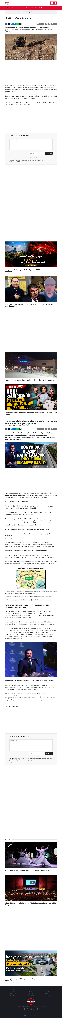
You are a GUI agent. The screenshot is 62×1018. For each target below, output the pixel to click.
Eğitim (48, 991)
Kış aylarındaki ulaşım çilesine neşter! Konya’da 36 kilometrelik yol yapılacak (27, 8)
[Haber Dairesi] (7, 3)
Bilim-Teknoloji (13, 995)
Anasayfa (18, 1006)
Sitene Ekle (43, 1006)
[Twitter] (9, 24)
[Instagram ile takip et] (34, 1009)
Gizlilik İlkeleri (37, 1006)
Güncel (17, 12)
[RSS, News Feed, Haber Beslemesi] (37, 1009)
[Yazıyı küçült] (49, 24)
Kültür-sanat (48, 993)
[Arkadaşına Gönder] (52, 24)
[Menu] (52, 3)
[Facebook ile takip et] (24, 1009)
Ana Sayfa (10, 12)
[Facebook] (6, 24)
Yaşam (48, 995)
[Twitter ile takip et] (27, 1009)
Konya (48, 989)
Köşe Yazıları (31, 995)
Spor (13, 991)
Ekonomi (48, 988)
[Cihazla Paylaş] (20, 24)
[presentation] (6, 8)
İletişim (31, 1006)
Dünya (31, 993)
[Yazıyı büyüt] (46, 24)
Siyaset (31, 988)
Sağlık (31, 991)
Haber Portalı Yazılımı (32, 1015)
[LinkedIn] (14, 24)
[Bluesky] (12, 24)
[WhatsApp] (17, 24)
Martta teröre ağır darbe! (27, 12)
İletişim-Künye (25, 1006)
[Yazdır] (55, 24)
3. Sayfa (31, 989)
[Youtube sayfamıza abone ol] (31, 1009)
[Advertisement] (31, 71)
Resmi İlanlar (13, 993)
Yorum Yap (41, 23)
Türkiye (13, 989)
